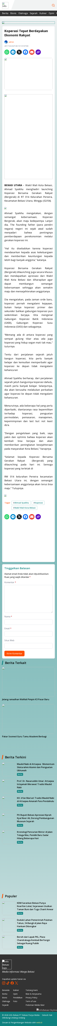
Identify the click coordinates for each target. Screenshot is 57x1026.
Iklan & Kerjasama (33, 994)
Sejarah (33, 13)
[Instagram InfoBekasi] (3, 983)
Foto (15, 1001)
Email (7, 628)
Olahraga (23, 13)
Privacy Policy (31, 997)
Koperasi (38, 502)
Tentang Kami (32, 990)
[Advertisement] (28, 541)
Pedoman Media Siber (35, 1005)
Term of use (31, 1001)
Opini (51, 13)
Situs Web (9, 640)
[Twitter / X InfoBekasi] (16, 983)
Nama (8, 616)
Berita (5, 13)
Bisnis (13, 13)
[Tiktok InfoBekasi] (8, 983)
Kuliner (43, 13)
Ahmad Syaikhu (21, 502)
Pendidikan (17, 997)
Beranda (5, 990)
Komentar (10, 582)
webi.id (39, 1022)
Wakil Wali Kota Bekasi (24, 508)
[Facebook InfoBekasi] (12, 983)
